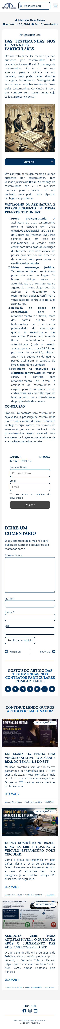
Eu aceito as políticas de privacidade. (30, 496)
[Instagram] (30, 1011)
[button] (55, 5)
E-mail (9, 612)
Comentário (13, 555)
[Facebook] (24, 1011)
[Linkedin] (36, 1011)
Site (7, 625)
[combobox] (34, 6)
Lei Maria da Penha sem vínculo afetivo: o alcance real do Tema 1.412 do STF (30, 757)
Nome (10, 598)
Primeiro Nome (18, 466)
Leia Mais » (12, 794)
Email (13, 480)
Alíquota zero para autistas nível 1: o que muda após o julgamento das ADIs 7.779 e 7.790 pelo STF (30, 941)
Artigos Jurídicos (30, 35)
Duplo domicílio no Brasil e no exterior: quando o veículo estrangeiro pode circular (30, 848)
